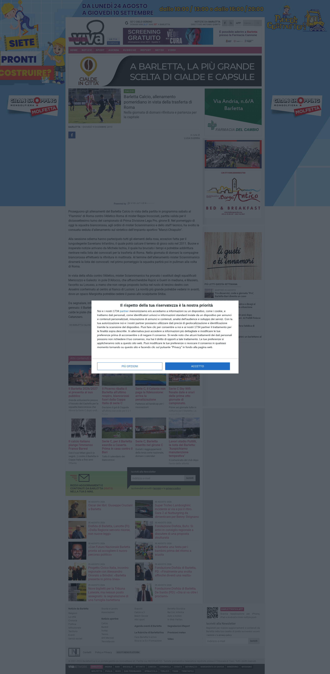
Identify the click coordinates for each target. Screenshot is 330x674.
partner (124, 311)
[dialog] (165, 337)
